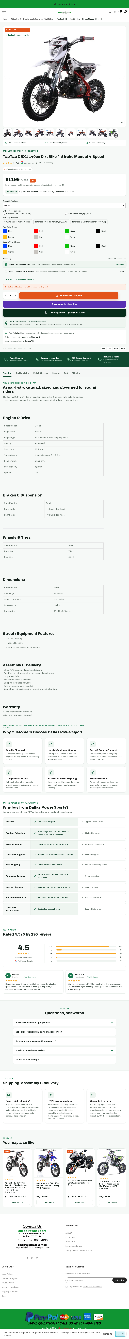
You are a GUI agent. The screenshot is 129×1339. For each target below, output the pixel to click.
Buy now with (64, 304)
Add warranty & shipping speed (19, 279)
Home (5, 19)
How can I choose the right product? (33, 1023)
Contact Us (70, 1237)
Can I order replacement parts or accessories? (38, 1032)
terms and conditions (92, 1286)
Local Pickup (7, 1274)
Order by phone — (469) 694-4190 (67, 313)
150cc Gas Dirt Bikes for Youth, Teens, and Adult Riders (32, 19)
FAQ (66, 373)
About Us (69, 1233)
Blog (4, 1296)
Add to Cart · (70, 295)
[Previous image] (8, 76)
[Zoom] (122, 122)
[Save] (123, 295)
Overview (7, 373)
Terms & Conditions (10, 1287)
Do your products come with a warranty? (35, 1041)
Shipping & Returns (10, 1291)
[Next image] (121, 76)
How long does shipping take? (30, 1050)
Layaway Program (10, 1278)
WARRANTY (70, 1241)
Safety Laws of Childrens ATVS (79, 1250)
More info (107, 1334)
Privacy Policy (8, 1283)
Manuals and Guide (74, 1246)
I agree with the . (85, 1286)
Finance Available (64, 4)
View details (17, 1202)
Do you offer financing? (27, 1060)
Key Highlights (22, 373)
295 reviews (29, 163)
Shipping (76, 373)
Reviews (56, 373)
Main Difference (40, 373)
